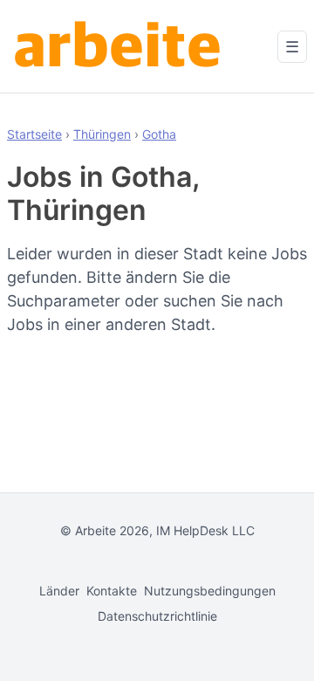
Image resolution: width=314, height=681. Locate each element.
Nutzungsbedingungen (210, 590)
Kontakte (111, 590)
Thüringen (102, 134)
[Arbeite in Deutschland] (120, 46)
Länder (59, 590)
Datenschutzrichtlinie (157, 616)
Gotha (159, 134)
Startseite (34, 134)
